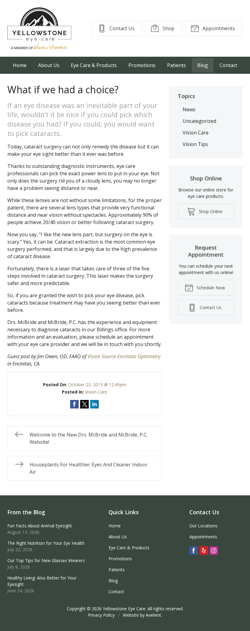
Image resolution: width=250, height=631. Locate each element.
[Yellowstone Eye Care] (39, 28)
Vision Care (96, 392)
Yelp (203, 550)
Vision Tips (195, 144)
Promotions (141, 65)
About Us (48, 65)
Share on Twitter (84, 404)
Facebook (193, 550)
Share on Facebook (74, 404)
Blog (202, 65)
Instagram (213, 550)
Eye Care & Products (94, 65)
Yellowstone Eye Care (124, 608)
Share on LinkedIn (94, 404)
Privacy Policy (101, 615)
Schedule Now (210, 288)
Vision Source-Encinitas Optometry (124, 356)
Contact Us (121, 28)
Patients (176, 65)
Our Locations (203, 526)
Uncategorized (199, 121)
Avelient (153, 615)
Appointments (218, 28)
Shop (167, 28)
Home (20, 65)
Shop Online (210, 211)
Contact (228, 65)
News (189, 109)
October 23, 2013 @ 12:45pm (97, 384)
